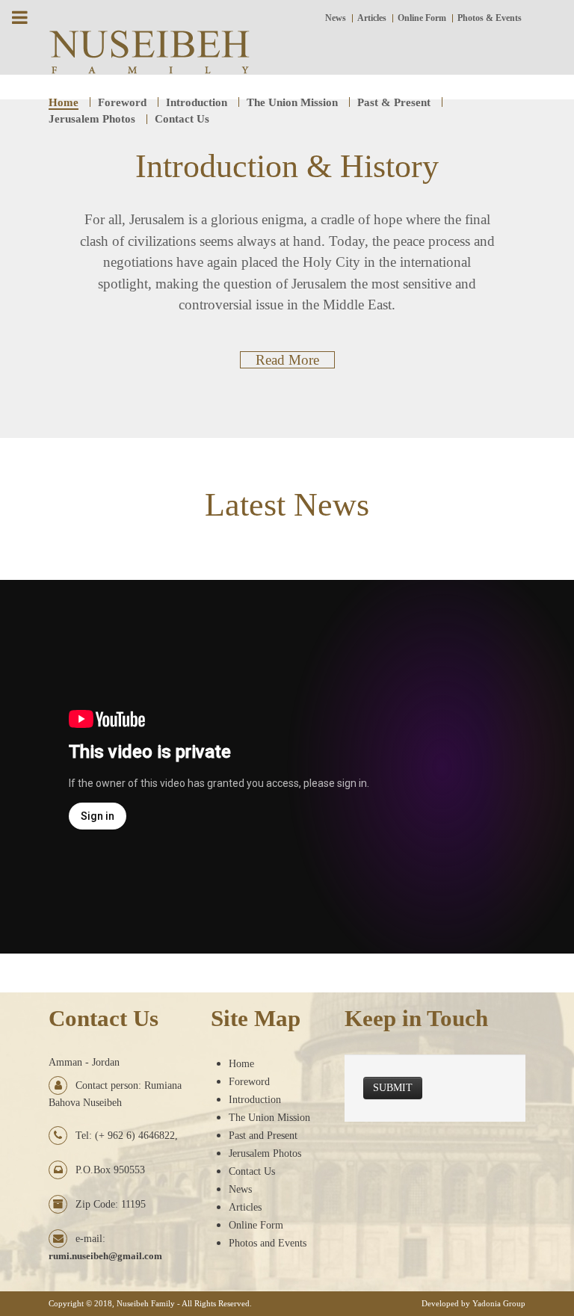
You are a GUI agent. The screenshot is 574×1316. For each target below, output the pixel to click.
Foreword (249, 1081)
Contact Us (252, 1171)
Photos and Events (267, 1243)
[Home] (149, 50)
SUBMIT (393, 1087)
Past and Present (263, 1135)
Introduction (255, 1099)
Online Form (256, 1225)
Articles (245, 1207)
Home (241, 1063)
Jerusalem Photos (265, 1153)
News (240, 1189)
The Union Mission (269, 1117)
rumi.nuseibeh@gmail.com (105, 1255)
